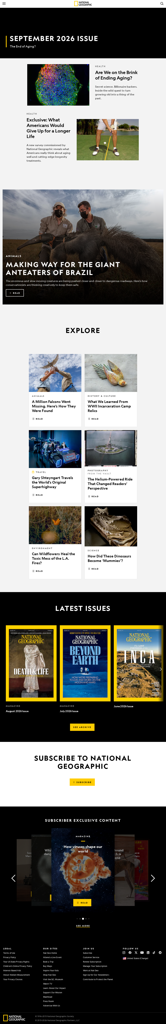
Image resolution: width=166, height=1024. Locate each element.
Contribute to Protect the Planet (98, 979)
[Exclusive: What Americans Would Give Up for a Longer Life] (83, 139)
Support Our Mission (52, 992)
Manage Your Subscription (95, 966)
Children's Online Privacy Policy (17, 966)
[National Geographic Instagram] (124, 952)
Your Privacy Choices (12, 979)
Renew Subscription (92, 961)
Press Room (48, 1001)
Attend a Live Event (52, 957)
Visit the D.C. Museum (53, 979)
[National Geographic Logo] (14, 1020)
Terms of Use (9, 953)
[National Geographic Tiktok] (154, 952)
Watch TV (47, 983)
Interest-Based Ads (12, 970)
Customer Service (91, 957)
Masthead (47, 996)
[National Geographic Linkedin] (148, 952)
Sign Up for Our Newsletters (96, 974)
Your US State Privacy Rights (16, 961)
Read (39, 419)
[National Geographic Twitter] (136, 952)
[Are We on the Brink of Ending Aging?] (83, 85)
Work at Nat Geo (91, 970)
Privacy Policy (9, 957)
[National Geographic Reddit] (160, 952)
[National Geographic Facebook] (130, 952)
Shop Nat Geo (49, 974)
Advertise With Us (51, 1005)
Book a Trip (48, 961)
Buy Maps (47, 966)
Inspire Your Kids (51, 970)
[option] (31, 669)
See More (83, 925)
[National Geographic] (83, 3)
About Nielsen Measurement (16, 974)
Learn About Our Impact (54, 988)
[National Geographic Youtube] (142, 952)
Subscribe (87, 953)
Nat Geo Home (50, 953)
